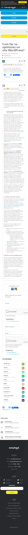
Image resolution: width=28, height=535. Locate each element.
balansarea (16, 191)
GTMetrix (21, 202)
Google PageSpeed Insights (13, 204)
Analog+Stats (14, 137)
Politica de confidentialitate (14, 503)
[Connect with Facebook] (12, 289)
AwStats (6, 399)
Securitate (6, 387)
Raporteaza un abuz (14, 513)
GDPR (5, 383)
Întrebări (14, 17)
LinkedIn (8, 482)
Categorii (14, 22)
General (6, 371)
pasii (15, 147)
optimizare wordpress (9, 57)
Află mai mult (3, 5)
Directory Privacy (16, 169)
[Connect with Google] (15, 289)
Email (6, 333)
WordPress (7, 55)
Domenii (6, 375)
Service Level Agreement (14, 505)
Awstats (18, 136)
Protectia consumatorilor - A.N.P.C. (14, 508)
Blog (21, 482)
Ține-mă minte (11, 315)
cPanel (5, 367)
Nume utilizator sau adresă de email (13, 296)
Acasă (14, 13)
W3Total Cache (18, 239)
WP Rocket (12, 240)
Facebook (8, 480)
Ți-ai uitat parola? (13, 321)
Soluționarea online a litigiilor (14, 516)
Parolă (7, 303)
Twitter (21, 480)
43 (7, 88)
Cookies (14, 518)
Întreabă (14, 36)
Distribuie (7, 77)
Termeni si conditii (14, 510)
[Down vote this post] (24, 61)
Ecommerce (7, 391)
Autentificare (12, 352)
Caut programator (8, 395)
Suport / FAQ (14, 469)
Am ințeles (23, 2)
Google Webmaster (14, 154)
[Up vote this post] (20, 61)
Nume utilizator (10, 326)
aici (4, 181)
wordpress (18, 57)
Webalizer (6, 137)
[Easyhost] (10, 7)
